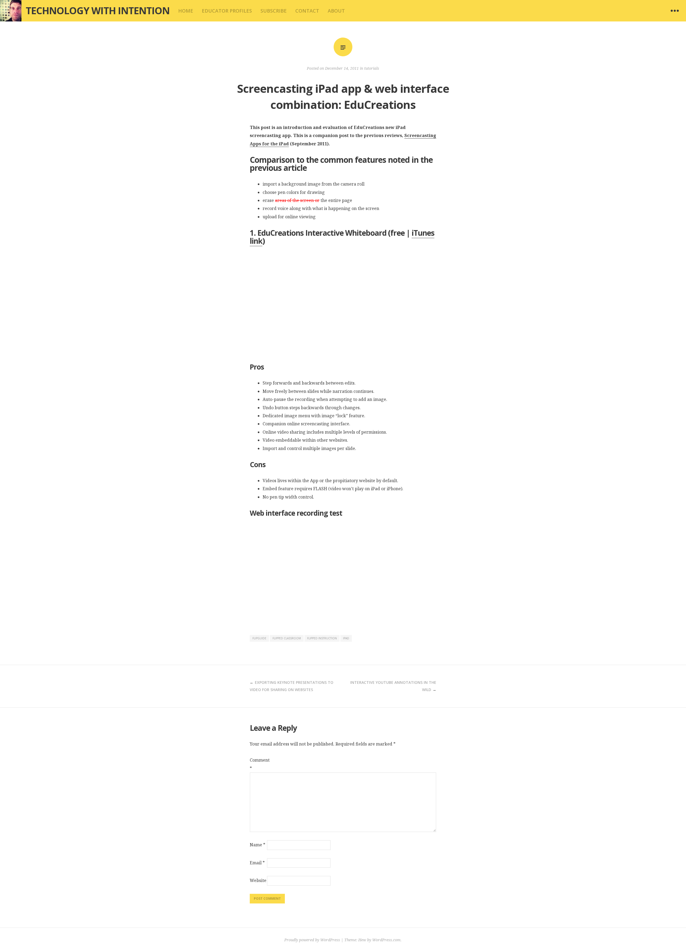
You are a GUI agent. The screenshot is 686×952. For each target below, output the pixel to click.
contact (307, 10)
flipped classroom (287, 638)
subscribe (273, 10)
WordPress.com (386, 939)
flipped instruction (322, 638)
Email (257, 863)
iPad (346, 638)
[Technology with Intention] (10, 10)
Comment (258, 764)
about (336, 10)
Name (257, 845)
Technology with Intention (98, 10)
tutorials (371, 68)
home (185, 10)
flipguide (259, 638)
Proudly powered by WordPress (312, 939)
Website (258, 880)
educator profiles (227, 10)
